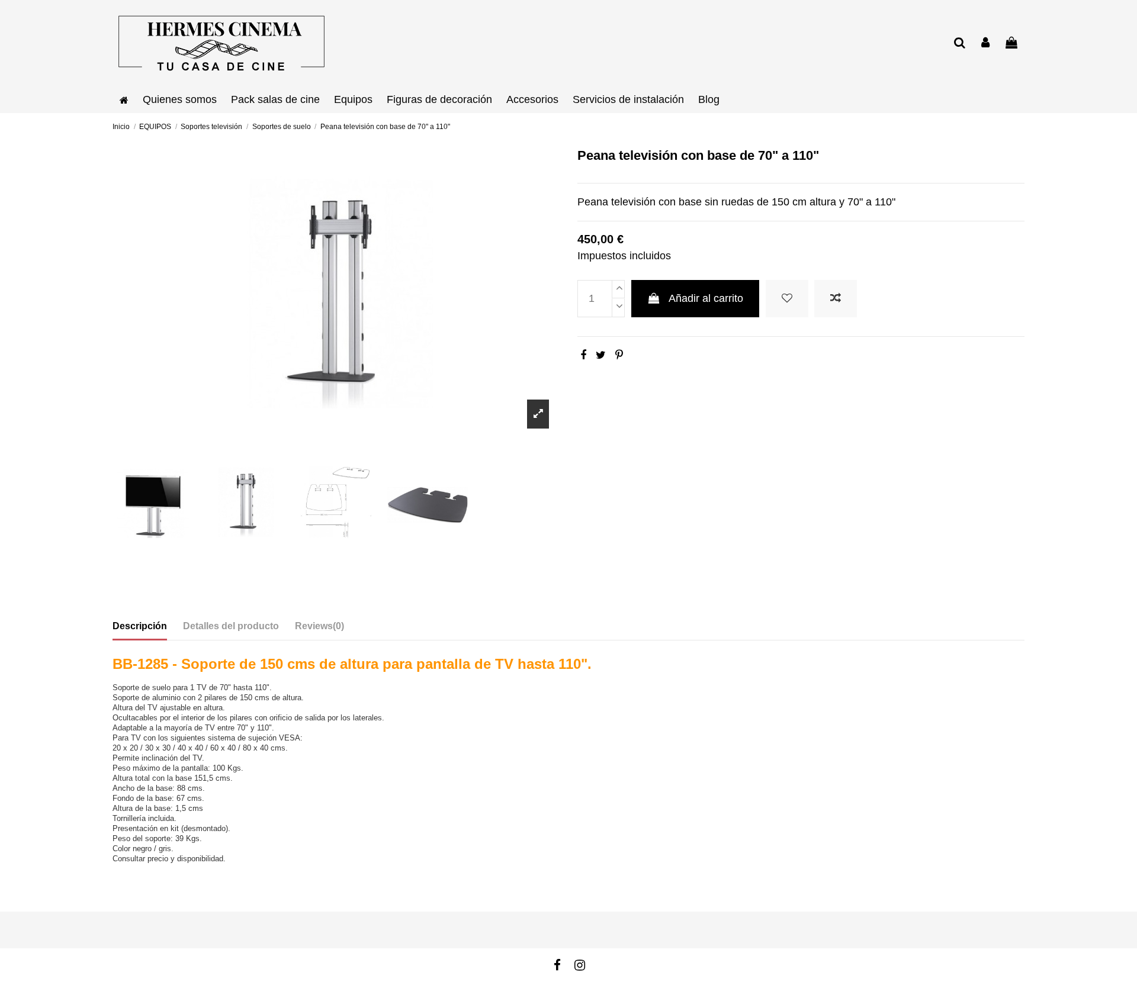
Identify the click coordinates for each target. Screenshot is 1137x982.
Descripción (140, 626)
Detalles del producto (231, 626)
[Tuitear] (601, 355)
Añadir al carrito (706, 298)
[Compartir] (583, 355)
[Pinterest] (619, 355)
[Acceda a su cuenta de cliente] (986, 43)
